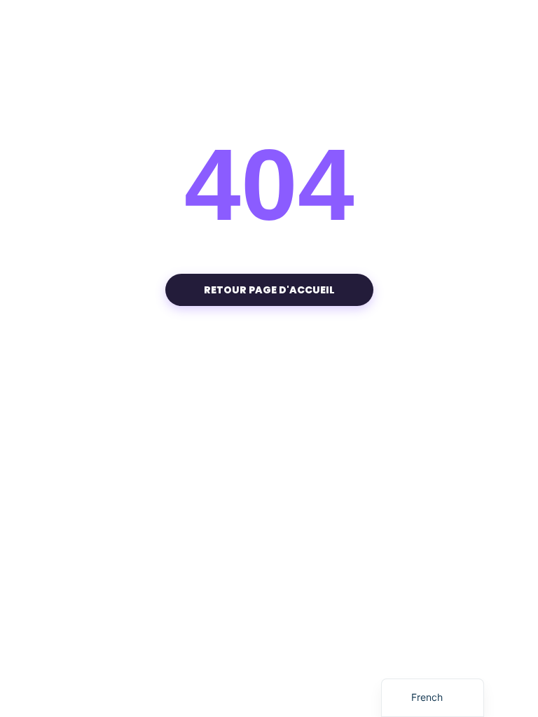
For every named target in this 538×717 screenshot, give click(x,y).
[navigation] (432, 697)
